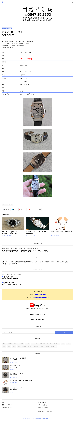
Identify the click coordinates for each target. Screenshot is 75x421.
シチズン (42, 346)
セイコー (68, 343)
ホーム (3, 402)
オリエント (53, 346)
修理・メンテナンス (7, 405)
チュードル (49, 343)
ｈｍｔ (63, 343)
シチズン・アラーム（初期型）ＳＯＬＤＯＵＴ (18, 359)
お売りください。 (42, 405)
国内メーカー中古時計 (7, 343)
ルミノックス (34, 343)
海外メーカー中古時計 (7, 205)
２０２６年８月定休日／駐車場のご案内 (21, 380)
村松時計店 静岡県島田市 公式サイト (42, 418)
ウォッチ (27, 343)
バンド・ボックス (42, 409)
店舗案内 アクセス (7, 407)
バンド (9, 346)
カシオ (14, 346)
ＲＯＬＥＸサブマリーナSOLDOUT (16, 374)
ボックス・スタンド (22, 346)
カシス (29, 346)
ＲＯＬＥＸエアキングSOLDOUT (16, 389)
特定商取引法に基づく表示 (45, 411)
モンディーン (56, 343)
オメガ (47, 346)
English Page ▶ (37, 319)
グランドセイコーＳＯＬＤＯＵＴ (15, 366)
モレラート (35, 346)
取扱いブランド (42, 402)
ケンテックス (42, 343)
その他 (4, 346)
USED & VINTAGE (43, 407)
